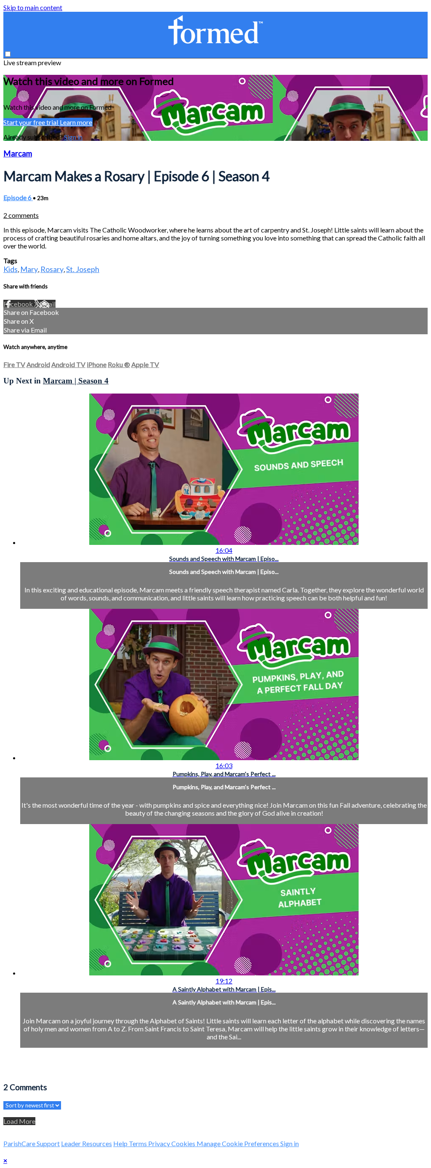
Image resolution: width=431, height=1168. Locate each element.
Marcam (17, 153)
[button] (8, 54)
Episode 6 (18, 197)
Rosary (52, 269)
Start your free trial (31, 122)
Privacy (159, 1143)
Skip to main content (32, 7)
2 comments (21, 215)
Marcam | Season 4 (76, 380)
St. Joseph (82, 269)
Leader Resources (86, 1143)
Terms (138, 1143)
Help (121, 1143)
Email (48, 304)
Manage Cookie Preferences (238, 1143)
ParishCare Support (31, 1143)
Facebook (18, 304)
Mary (29, 269)
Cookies (184, 1143)
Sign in (73, 137)
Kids (10, 269)
